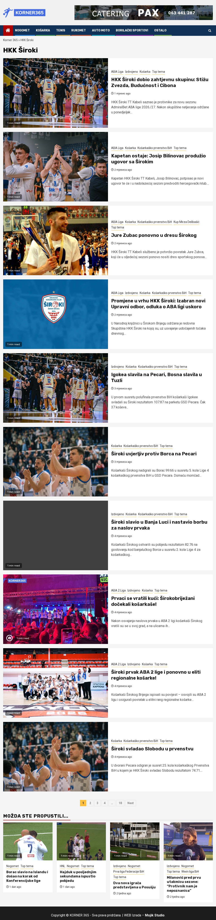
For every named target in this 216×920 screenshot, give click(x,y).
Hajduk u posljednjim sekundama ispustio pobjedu (78, 876)
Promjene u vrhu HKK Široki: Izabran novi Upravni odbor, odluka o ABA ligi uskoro (158, 304)
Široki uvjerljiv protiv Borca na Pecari (154, 454)
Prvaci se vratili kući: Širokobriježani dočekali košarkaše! (153, 601)
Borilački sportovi (132, 30)
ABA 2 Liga (118, 590)
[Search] (209, 31)
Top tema (158, 71)
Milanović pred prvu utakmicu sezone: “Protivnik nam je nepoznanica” (184, 884)
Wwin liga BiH (190, 871)
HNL (62, 866)
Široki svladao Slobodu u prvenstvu (152, 749)
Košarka (43, 30)
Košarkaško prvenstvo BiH (155, 148)
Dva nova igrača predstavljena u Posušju (134, 885)
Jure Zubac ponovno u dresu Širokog (154, 235)
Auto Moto (101, 30)
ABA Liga (117, 71)
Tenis (60, 30)
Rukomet (78, 30)
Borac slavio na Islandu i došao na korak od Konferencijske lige (27, 876)
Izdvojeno (131, 71)
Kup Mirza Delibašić (186, 222)
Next (130, 803)
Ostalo (160, 30)
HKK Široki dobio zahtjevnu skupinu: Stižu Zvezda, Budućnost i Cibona (159, 83)
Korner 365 (10, 40)
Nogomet (22, 30)
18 (120, 803)
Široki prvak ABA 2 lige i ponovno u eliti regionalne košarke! (156, 675)
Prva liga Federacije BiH (128, 871)
